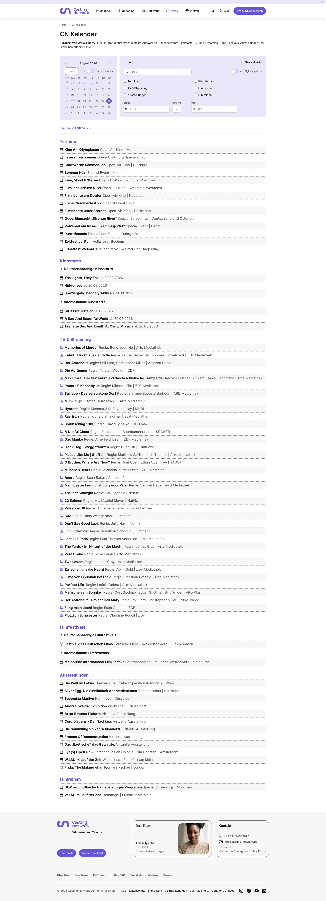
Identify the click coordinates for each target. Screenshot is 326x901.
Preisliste (136, 875)
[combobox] (176, 109)
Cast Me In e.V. (199, 890)
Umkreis (177, 102)
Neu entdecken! (92, 853)
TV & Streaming (138, 88)
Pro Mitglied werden (250, 11)
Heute (71, 71)
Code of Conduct (222, 890)
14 (96, 94)
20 (90, 100)
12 (84, 94)
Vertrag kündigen (176, 890)
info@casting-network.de (240, 841)
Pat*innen (99, 875)
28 (78, 82)
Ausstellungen (137, 95)
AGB (123, 890)
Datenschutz (137, 890)
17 (72, 100)
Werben (153, 875)
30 (90, 82)
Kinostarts (205, 81)
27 (72, 82)
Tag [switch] (83, 71)
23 (109, 100)
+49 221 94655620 (236, 836)
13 (90, 94)
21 (96, 100)
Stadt (127, 102)
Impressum (155, 890)
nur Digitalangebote (251, 71)
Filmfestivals (206, 88)
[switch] (90, 71)
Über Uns (63, 875)
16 (109, 94)
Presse (167, 875)
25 (78, 107)
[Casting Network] (74, 10)
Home (63, 24)
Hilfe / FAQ (118, 875)
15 (103, 94)
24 (72, 107)
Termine (133, 81)
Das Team (81, 875)
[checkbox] (125, 81)
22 (102, 100)
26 (84, 107)
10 (72, 94)
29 (84, 82)
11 (78, 94)
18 (78, 100)
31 (96, 82)
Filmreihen (205, 95)
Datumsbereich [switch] (104, 71)
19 (84, 100)
